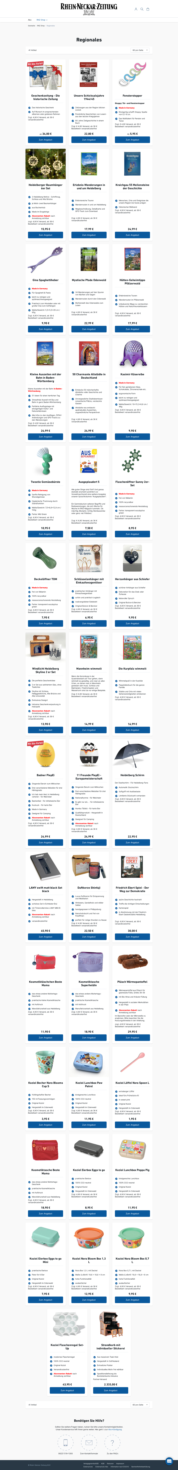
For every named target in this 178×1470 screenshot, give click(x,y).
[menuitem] (29, 20)
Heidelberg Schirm (132, 775)
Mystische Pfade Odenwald (89, 280)
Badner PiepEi (45, 775)
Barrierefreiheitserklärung (140, 1467)
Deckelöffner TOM (45, 579)
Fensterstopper (132, 95)
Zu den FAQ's (112, 1453)
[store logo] (89, 9)
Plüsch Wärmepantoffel (132, 982)
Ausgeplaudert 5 (88, 482)
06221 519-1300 (65, 1453)
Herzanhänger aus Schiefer (132, 579)
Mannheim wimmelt (89, 668)
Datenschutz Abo (101, 1467)
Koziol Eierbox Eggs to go (89, 1170)
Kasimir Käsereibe (132, 374)
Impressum (120, 1464)
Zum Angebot (51, 139)
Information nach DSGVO (120, 1467)
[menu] (89, 20)
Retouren (110, 1464)
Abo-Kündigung (115, 1429)
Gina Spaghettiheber (46, 280)
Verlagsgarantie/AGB (91, 1464)
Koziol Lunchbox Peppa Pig (132, 1170)
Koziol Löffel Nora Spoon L (132, 1083)
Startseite (31, 26)
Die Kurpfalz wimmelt (132, 668)
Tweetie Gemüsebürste (45, 482)
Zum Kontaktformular (89, 1453)
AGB (102, 1464)
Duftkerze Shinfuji (89, 887)
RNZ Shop (41, 26)
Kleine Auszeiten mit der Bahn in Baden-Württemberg (45, 378)
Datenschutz (88, 1467)
